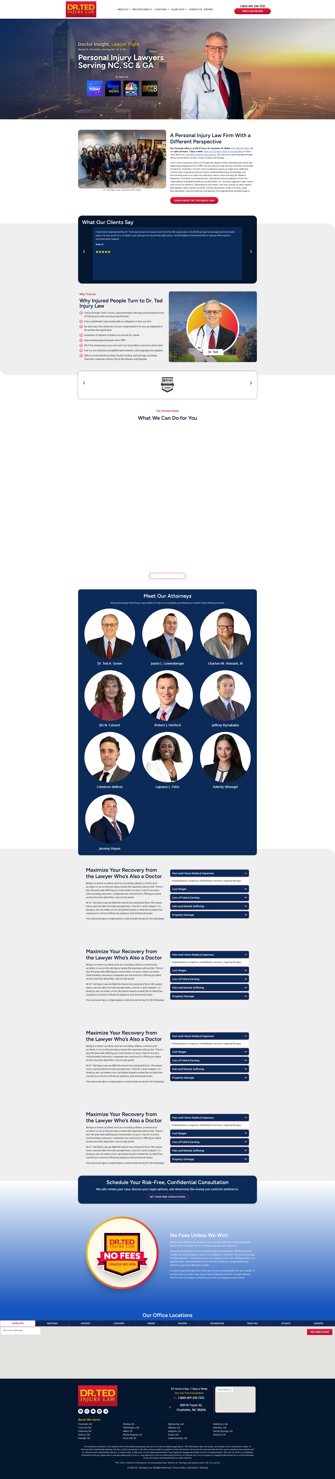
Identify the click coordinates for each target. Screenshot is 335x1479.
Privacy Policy (179, 1467)
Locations (160, 9)
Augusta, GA (174, 1431)
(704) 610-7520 (242, 148)
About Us (122, 9)
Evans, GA (173, 1434)
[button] (84, 252)
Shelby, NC (129, 1424)
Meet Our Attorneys (167, 596)
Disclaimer (193, 1467)
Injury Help (177, 9)
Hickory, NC (84, 1434)
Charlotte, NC (85, 1424)
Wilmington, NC (131, 1427)
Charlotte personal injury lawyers (200, 154)
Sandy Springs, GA (223, 1431)
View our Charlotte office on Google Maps (223, 151)
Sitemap (204, 1467)
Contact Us (195, 9)
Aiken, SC (128, 1431)
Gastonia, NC (85, 1431)
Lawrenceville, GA (177, 1438)
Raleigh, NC (84, 1438)
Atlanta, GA (174, 1427)
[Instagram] (86, 1411)
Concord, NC (84, 1427)
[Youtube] (93, 1411)
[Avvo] (105, 1411)
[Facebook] (80, 1411)
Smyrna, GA (219, 1434)
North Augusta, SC (132, 1434)
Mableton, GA (220, 1424)
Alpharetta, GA (176, 1424)
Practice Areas (141, 9)
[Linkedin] (99, 1411)
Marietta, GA (219, 1427)
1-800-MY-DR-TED (252, 6)
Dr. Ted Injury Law (143, 1467)
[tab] (17, 1323)
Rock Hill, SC (129, 1438)
